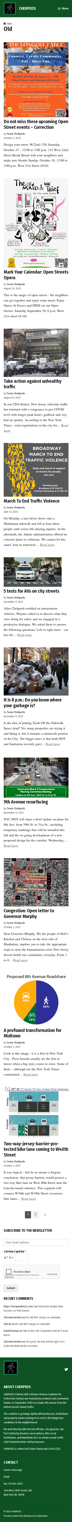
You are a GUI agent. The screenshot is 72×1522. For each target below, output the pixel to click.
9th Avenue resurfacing (26, 802)
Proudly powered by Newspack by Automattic (26, 1515)
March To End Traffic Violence (32, 501)
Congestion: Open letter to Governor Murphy (29, 913)
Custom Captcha (15, 1251)
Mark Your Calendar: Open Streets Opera (36, 274)
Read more (47, 544)
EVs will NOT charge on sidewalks (43, 1317)
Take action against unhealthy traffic (32, 384)
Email (6, 1476)
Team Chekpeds (16, 133)
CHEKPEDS (27, 8)
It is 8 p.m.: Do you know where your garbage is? (33, 702)
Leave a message (13, 1470)
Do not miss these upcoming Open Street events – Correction (36, 124)
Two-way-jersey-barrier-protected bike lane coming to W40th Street (36, 1149)
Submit (11, 1288)
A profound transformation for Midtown (32, 1033)
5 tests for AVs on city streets (31, 591)
